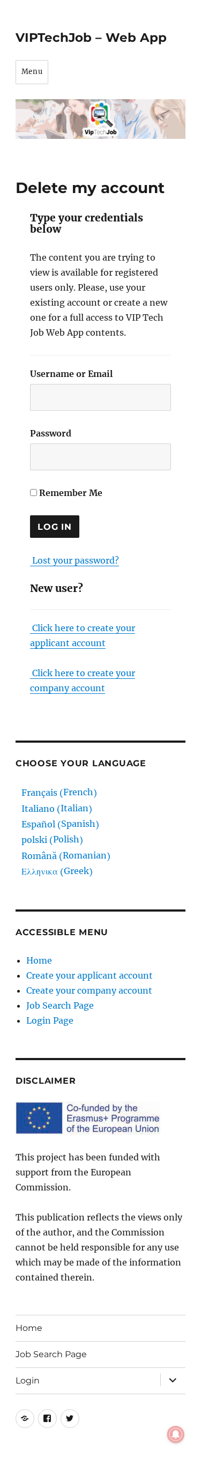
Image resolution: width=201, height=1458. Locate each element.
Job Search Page (60, 1005)
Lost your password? (75, 560)
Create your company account (89, 990)
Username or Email (71, 373)
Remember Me (69, 492)
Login (28, 1380)
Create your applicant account (89, 975)
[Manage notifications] (175, 1434)
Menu (31, 71)
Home (39, 960)
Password (50, 433)
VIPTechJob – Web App (91, 37)
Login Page (49, 1020)
